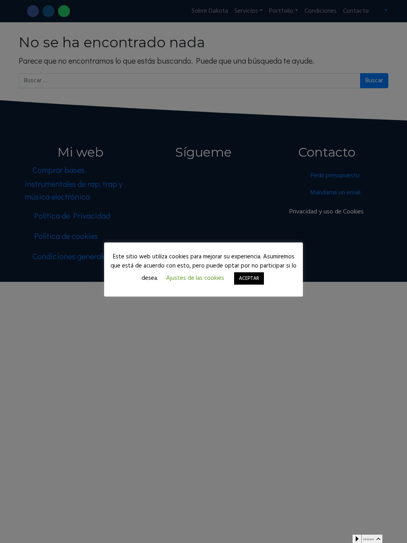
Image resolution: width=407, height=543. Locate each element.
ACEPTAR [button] (249, 278)
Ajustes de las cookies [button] (195, 278)
